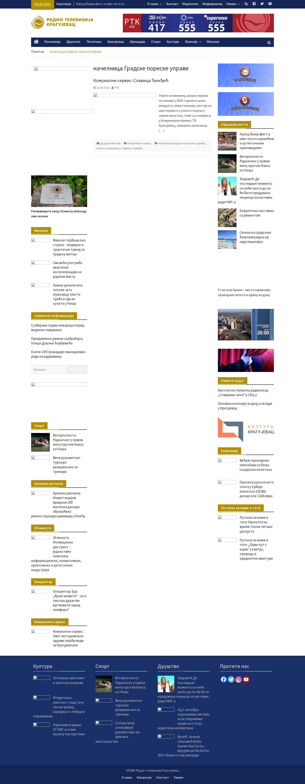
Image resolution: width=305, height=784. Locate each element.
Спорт (156, 42)
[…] (161, 130)
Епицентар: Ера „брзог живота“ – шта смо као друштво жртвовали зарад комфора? (70, 600)
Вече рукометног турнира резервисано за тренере (66, 464)
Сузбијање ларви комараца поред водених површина (57, 327)
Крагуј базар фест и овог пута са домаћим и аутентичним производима (257, 141)
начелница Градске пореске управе (181, 143)
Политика (94, 42)
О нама (152, 4)
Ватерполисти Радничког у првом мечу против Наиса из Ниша (255, 163)
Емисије (191, 42)
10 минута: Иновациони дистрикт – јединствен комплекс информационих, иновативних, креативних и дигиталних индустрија (56, 553)
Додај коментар (110, 143)
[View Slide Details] (246, 599)
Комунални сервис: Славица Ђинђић (130, 80)
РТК (117, 87)
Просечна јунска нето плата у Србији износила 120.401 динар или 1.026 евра (257, 764)
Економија (52, 42)
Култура (173, 42)
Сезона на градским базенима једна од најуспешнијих (255, 237)
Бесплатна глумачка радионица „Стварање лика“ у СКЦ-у (243, 667)
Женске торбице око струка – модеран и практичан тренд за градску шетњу (69, 247)
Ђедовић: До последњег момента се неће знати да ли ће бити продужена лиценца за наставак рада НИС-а (245, 190)
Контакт (172, 4)
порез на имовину (108, 148)
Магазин (213, 42)
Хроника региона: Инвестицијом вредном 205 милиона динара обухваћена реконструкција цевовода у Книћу (58, 504)
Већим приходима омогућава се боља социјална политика (256, 740)
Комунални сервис (139, 143)
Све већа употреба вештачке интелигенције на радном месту (67, 270)
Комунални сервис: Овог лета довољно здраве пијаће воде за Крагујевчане (68, 638)
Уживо (231, 4)
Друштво (73, 42)
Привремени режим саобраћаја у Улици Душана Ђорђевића (57, 340)
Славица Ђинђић (131, 148)
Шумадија (137, 42)
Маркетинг (190, 4)
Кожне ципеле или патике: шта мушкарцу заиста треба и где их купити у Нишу (68, 294)
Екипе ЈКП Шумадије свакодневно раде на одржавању (58, 354)
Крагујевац (115, 42)
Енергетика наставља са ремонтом (257, 213)
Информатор (212, 4)
